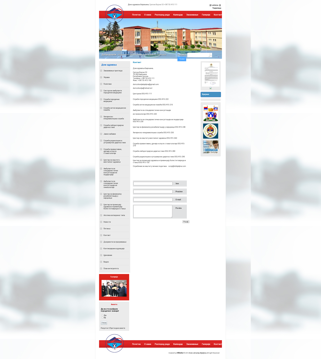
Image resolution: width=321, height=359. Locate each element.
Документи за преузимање (115, 242)
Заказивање (192, 15)
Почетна (136, 15)
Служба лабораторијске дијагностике (114, 126)
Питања (107, 229)
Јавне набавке (110, 134)
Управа (107, 77)
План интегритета (111, 268)
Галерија (206, 15)
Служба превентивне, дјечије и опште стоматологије (113, 151)
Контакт (218, 15)
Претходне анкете (117, 328)
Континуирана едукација (114, 249)
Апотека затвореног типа (114, 215)
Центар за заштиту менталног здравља (112, 161)
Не (104, 318)
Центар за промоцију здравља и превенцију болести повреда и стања (115, 207)
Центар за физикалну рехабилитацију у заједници (113, 196)
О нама (147, 15)
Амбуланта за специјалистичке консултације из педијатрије (111, 172)
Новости (107, 222)
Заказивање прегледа (113, 71)
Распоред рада (162, 15)
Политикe (108, 84)
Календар (178, 15)
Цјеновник (108, 255)
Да (104, 315)
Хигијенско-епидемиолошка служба (114, 118)
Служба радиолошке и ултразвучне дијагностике (115, 142)
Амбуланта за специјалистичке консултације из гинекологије (111, 184)
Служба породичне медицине (111, 100)
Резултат (105, 328)
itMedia (180, 353)
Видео (106, 262)
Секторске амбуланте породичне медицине (113, 92)
